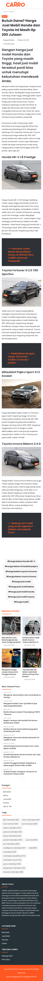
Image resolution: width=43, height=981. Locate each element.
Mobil (33, 848)
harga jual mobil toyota (22, 596)
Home (5, 11)
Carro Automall (10, 824)
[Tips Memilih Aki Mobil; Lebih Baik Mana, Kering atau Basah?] (31, 658)
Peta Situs (6, 959)
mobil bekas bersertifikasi (14, 856)
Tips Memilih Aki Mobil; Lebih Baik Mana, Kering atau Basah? (30, 673)
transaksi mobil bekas (13, 872)
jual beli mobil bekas (12, 840)
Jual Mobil (7, 799)
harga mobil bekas (12, 836)
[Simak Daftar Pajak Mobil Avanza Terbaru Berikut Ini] (31, 626)
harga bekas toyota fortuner (22, 571)
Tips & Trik (7, 806)
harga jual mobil (22, 581)
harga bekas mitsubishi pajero (22, 566)
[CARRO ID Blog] (15, 4)
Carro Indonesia (29, 824)
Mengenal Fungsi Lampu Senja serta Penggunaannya (10, 672)
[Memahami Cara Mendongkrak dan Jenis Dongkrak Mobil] (11, 626)
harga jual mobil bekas (22, 586)
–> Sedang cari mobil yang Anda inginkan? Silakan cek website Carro (20, 528)
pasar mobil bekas (12, 864)
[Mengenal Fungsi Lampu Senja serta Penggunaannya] (11, 658)
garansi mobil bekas (12, 832)
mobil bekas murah (12, 860)
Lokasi (4, 943)
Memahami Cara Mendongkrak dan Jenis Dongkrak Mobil (11, 640)
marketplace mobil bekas (14, 848)
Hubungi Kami (7, 956)
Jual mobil (31, 840)
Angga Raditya (9, 40)
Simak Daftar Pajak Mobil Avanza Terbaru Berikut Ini (30, 640)
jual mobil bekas (11, 844)
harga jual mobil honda (22, 591)
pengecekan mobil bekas (14, 868)
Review (6, 803)
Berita (12, 11)
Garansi (5, 940)
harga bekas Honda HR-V (22, 561)
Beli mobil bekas (11, 820)
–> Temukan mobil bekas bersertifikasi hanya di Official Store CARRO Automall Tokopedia (20, 255)
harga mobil (22, 602)
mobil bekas (9, 852)
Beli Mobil (7, 792)
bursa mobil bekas (31, 820)
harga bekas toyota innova (22, 576)
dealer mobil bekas (12, 828)
